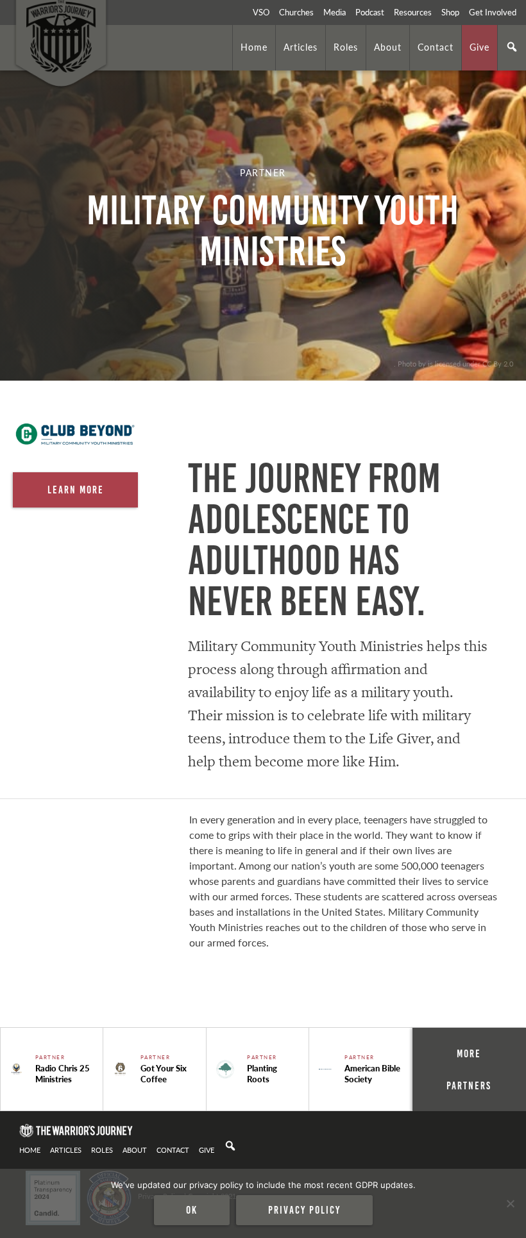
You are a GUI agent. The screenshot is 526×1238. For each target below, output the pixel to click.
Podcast (369, 12)
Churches (296, 12)
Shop (450, 12)
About (388, 46)
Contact (436, 46)
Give (479, 46)
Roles (346, 46)
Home (254, 46)
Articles (301, 46)
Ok (192, 1210)
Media (334, 12)
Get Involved (492, 12)
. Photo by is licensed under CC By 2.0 (453, 363)
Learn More (75, 489)
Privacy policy (304, 1210)
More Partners (468, 1069)
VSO (261, 12)
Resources (413, 12)
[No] (510, 1203)
